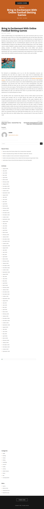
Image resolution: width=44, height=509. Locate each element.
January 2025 (5, 210)
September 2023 (6, 245)
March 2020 (5, 338)
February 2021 (6, 313)
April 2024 (5, 230)
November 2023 (6, 241)
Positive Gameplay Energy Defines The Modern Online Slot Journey (17, 153)
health (4, 466)
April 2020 (5, 335)
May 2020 (5, 333)
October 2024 (5, 217)
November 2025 (6, 188)
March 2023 (5, 258)
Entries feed (5, 488)
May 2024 (5, 228)
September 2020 (6, 324)
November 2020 (6, 320)
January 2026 (5, 184)
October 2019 (5, 349)
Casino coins (22, 3)
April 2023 (5, 256)
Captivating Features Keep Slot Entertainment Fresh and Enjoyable (17, 160)
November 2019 (6, 346)
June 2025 (5, 199)
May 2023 (5, 254)
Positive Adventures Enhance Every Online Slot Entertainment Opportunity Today (20, 158)
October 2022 (5, 269)
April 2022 (5, 283)
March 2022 (5, 285)
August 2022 (5, 274)
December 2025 (6, 186)
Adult (4, 453)
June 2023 (5, 252)
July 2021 (5, 302)
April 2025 (5, 203)
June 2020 (5, 331)
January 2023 (5, 263)
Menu (23, 7)
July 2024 (5, 223)
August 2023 (5, 247)
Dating (4, 460)
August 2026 (5, 168)
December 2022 (6, 265)
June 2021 (5, 305)
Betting (4, 455)
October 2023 (5, 243)
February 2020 (6, 340)
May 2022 (5, 280)
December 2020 (6, 318)
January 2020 (6, 342)
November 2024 (6, 214)
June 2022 (5, 278)
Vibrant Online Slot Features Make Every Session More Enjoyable (17, 151)
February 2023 (6, 261)
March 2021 (5, 311)
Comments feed (6, 490)
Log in (4, 486)
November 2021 (6, 294)
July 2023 (5, 250)
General (4, 464)
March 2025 (5, 206)
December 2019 (6, 344)
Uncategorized (6, 477)
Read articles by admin (13, 135)
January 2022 (5, 289)
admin (25, 18)
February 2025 (6, 208)
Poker (4, 473)
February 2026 (6, 181)
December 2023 (6, 239)
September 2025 (6, 192)
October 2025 (5, 190)
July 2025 (5, 197)
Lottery (4, 468)
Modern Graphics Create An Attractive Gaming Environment (16, 155)
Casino (4, 457)
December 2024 (6, 212)
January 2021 (5, 316)
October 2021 (5, 296)
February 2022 (6, 287)
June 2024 (5, 225)
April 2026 (5, 177)
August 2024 (5, 221)
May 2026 (5, 175)
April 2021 (5, 309)
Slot (3, 475)
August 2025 (5, 195)
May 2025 (5, 201)
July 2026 (5, 170)
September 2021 (6, 298)
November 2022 (6, 267)
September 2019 (6, 351)
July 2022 (5, 276)
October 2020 (6, 322)
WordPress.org (6, 492)
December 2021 (6, 291)
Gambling (4, 128)
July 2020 (5, 329)
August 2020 (5, 327)
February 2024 (6, 234)
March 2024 (5, 232)
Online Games (6, 471)
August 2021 (5, 300)
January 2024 (5, 236)
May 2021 (5, 307)
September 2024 (6, 219)
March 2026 (5, 179)
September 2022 (6, 272)
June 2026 (5, 173)
